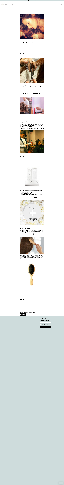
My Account (14, 319)
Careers (23, 320)
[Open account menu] (59, 4)
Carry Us (23, 319)
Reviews (32, 319)
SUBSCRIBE (46, 327)
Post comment (22, 314)
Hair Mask (35, 197)
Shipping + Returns (15, 320)
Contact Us (14, 324)
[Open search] (57, 4)
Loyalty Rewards (33, 320)
